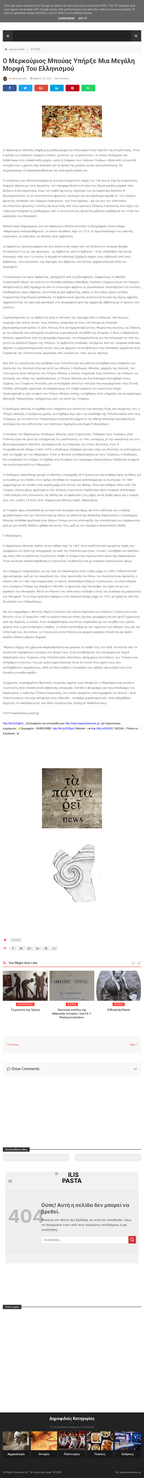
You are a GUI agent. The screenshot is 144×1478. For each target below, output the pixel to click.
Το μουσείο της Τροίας (25, 1009)
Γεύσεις (99, 1454)
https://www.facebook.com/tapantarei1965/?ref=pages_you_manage (108, 1158)
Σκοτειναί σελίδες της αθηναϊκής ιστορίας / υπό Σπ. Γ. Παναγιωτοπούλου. (72, 1013)
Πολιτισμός (72, 1454)
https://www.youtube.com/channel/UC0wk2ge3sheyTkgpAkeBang (36, 1158)
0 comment (63, 78)
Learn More (66, 18)
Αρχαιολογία (16, 1454)
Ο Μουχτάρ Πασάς (118, 1009)
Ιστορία (44, 1454)
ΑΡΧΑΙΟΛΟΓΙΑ (25, 1004)
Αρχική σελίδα (17, 49)
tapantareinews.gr (130, 1472)
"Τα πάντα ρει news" (41, 1472)
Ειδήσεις (128, 1454)
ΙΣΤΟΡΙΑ (35, 49)
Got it (82, 18)
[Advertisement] (72, 744)
